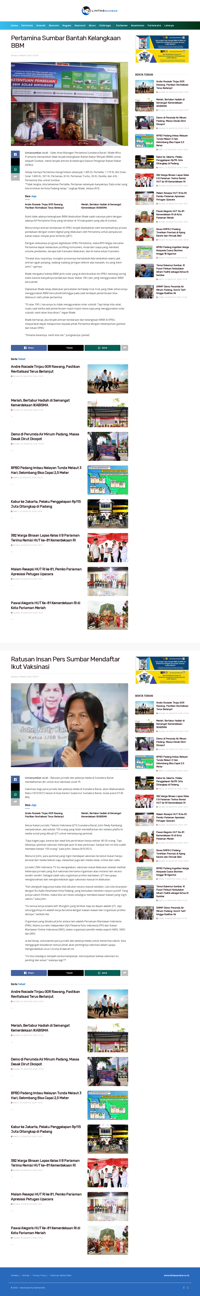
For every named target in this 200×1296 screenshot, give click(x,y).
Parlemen (122, 25)
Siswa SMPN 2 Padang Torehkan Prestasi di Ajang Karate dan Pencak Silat (170, 232)
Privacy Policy (39, 1275)
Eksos (92, 25)
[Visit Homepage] (100, 10)
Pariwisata (154, 25)
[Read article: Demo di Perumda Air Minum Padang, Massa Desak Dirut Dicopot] (108, 446)
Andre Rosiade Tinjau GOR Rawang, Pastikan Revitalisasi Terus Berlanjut (172, 84)
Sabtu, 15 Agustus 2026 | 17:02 (172, 279)
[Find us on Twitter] (188, 1288)
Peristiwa (27, 25)
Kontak (25, 1275)
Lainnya (169, 25)
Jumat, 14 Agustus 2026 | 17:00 (172, 297)
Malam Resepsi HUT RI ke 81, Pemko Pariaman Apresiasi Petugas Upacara (171, 196)
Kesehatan (137, 25)
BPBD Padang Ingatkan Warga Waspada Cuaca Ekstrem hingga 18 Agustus (172, 250)
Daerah (40, 25)
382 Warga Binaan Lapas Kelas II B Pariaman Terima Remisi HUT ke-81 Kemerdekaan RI (172, 178)
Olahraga (105, 25)
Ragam (66, 25)
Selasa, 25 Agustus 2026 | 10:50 (28, 444)
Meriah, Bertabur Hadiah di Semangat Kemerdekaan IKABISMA (170, 102)
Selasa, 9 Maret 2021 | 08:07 (25, 676)
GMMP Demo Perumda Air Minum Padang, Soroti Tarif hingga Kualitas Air (171, 290)
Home (14, 25)
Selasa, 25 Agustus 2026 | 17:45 (27, 410)
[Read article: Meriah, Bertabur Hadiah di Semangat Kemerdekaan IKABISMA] (108, 412)
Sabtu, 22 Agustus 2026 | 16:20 (27, 478)
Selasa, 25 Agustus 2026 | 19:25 (27, 376)
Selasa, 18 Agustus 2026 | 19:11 (27, 579)
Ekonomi (54, 25)
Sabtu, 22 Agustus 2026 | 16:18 (27, 511)
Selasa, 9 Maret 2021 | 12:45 (24, 55)
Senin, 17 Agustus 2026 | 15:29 (172, 258)
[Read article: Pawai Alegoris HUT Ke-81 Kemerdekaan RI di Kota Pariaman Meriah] (108, 615)
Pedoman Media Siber (61, 1275)
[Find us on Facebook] (184, 1288)
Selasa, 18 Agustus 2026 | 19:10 (27, 613)
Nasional (80, 25)
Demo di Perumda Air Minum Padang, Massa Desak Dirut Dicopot (171, 121)
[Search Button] (188, 25)
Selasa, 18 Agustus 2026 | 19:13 (27, 545)
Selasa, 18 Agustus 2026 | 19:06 (173, 240)
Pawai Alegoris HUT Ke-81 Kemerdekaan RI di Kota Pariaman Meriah (170, 214)
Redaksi (15, 1275)
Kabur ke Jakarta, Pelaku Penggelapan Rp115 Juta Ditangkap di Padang (169, 160)
